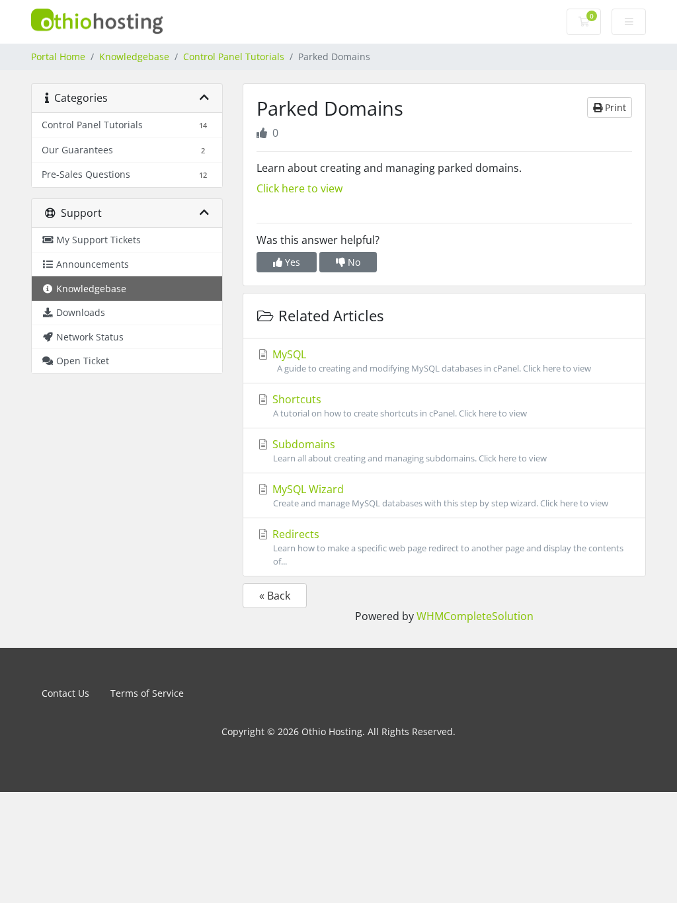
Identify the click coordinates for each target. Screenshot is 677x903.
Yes (291, 262)
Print (614, 107)
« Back (274, 595)
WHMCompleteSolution (475, 616)
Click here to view (299, 188)
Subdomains (410, 450)
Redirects (446, 547)
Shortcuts (398, 405)
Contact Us (65, 693)
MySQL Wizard (441, 495)
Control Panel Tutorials (233, 56)
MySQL (432, 360)
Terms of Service (147, 693)
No (352, 262)
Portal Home (58, 56)
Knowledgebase (134, 56)
